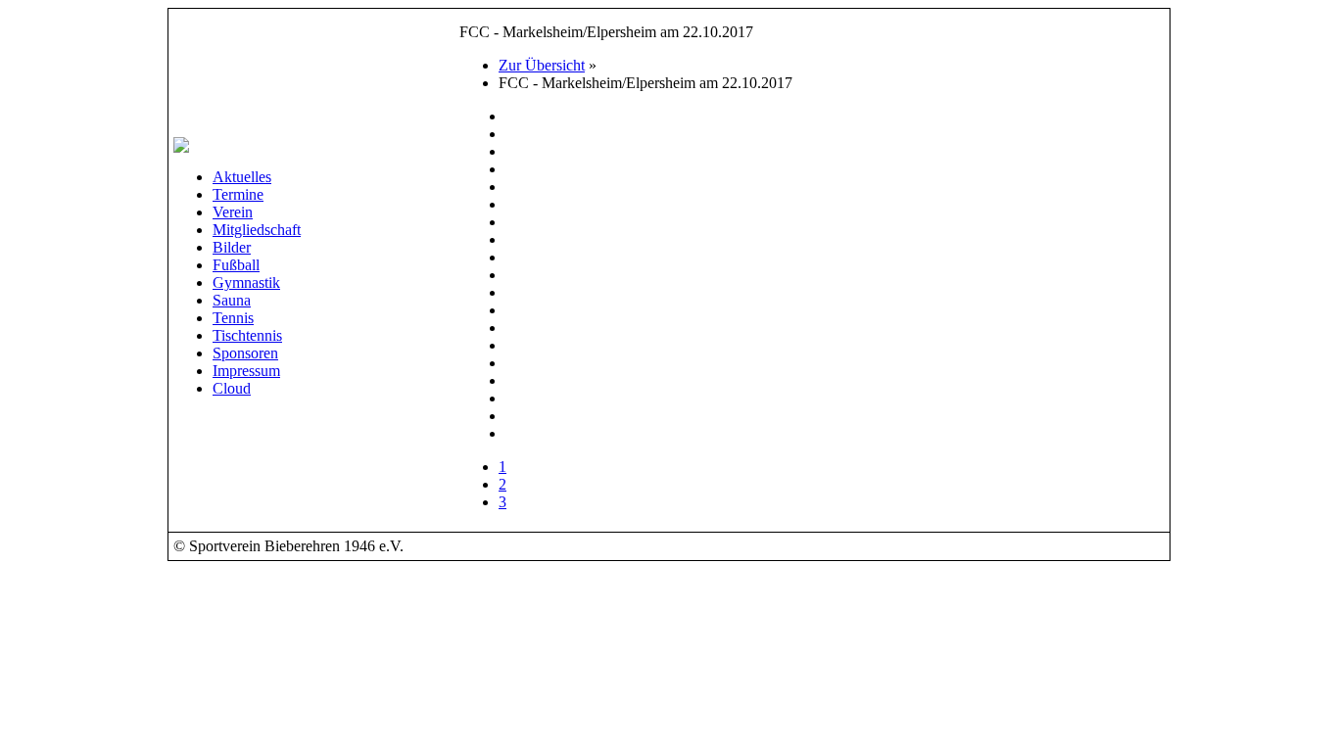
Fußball (236, 265)
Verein (233, 212)
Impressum (246, 370)
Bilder (232, 247)
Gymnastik (246, 282)
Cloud (232, 388)
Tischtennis (247, 335)
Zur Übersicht (542, 65)
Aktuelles (242, 176)
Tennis (233, 317)
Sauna (232, 300)
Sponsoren (245, 353)
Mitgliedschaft (257, 229)
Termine (238, 194)
